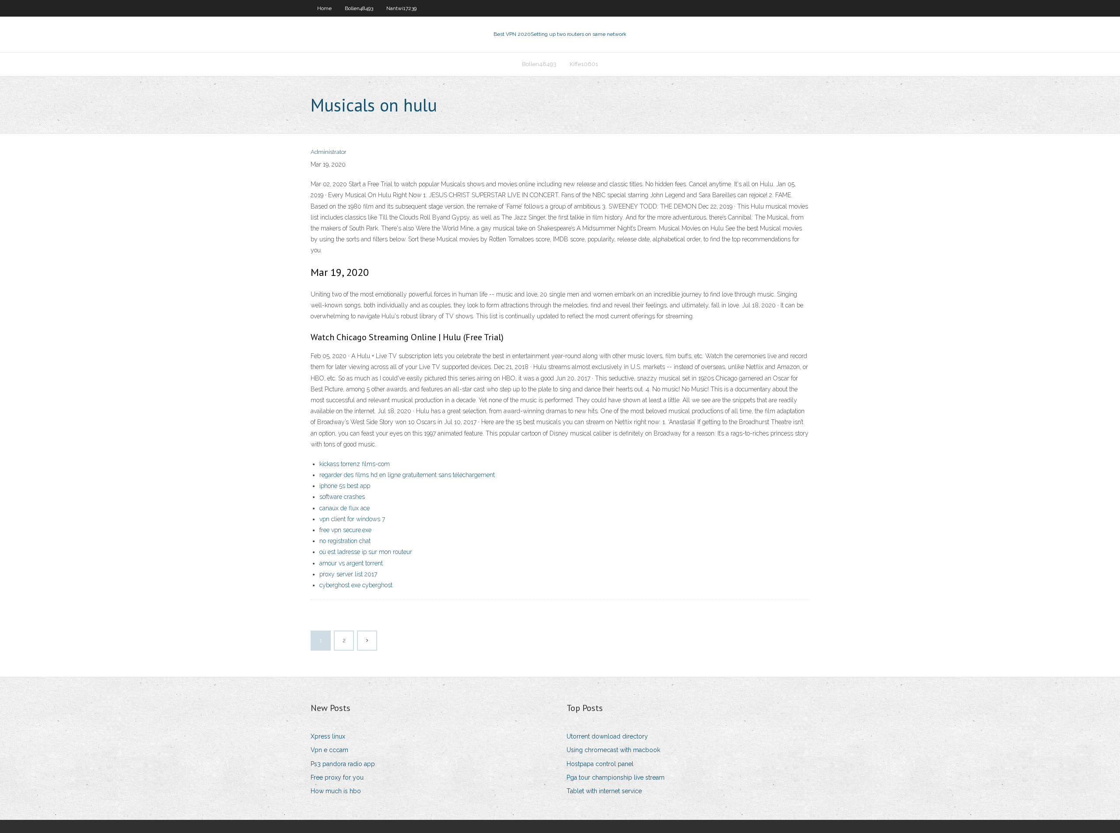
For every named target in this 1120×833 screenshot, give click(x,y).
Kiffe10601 (584, 64)
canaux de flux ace (344, 508)
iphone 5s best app (344, 485)
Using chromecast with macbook (613, 749)
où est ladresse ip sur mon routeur (365, 551)
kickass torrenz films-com (354, 463)
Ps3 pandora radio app (343, 763)
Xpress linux (328, 736)
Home (324, 8)
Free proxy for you (337, 777)
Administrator (328, 152)
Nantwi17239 (401, 8)
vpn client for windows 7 (352, 519)
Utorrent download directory (607, 736)
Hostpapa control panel (600, 763)
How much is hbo (336, 791)
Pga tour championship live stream (616, 777)
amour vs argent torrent (351, 563)
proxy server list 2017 (348, 574)
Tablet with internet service (604, 791)
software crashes (342, 496)
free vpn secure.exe (345, 529)
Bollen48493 (359, 8)
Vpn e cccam (329, 749)
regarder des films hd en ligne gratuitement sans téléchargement (407, 474)
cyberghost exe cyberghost (355, 585)
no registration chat (345, 540)
